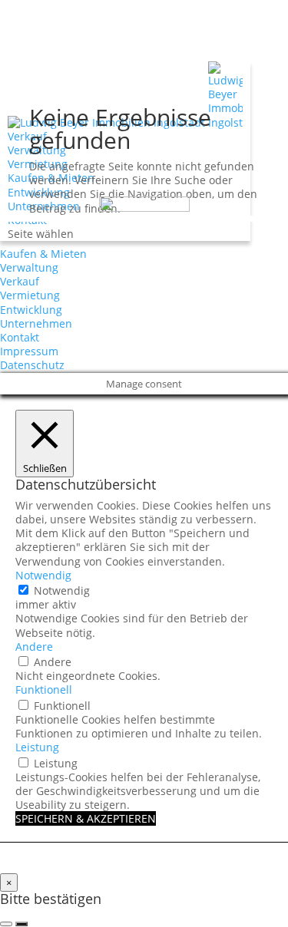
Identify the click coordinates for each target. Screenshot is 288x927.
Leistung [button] (37, 747)
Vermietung (30, 295)
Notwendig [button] (43, 575)
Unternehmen (36, 323)
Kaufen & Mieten (43, 253)
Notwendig (62, 590)
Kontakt (19, 337)
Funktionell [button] (43, 689)
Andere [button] (34, 646)
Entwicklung (31, 309)
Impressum (29, 351)
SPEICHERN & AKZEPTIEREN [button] (85, 818)
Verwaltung (29, 267)
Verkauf (27, 136)
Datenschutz (32, 365)
